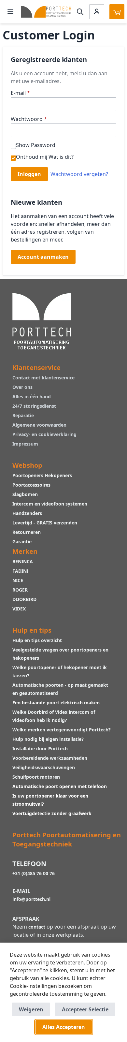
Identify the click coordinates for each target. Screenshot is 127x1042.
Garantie (22, 541)
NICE (17, 580)
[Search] (80, 12)
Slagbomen (25, 494)
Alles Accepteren (63, 1027)
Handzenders (27, 513)
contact (36, 927)
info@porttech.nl (31, 899)
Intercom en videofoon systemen (49, 504)
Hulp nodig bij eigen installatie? (48, 739)
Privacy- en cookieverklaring (44, 434)
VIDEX (19, 609)
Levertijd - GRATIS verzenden (44, 523)
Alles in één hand (31, 396)
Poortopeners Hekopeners (42, 475)
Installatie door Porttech (40, 748)
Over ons (22, 387)
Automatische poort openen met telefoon (59, 786)
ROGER (20, 590)
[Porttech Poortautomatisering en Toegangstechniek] (41, 320)
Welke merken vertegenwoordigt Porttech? (61, 729)
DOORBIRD (24, 599)
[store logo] (46, 11)
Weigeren (31, 1009)
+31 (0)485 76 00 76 (33, 873)
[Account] (96, 11)
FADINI (20, 571)
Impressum (25, 444)
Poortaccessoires (31, 485)
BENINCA (22, 561)
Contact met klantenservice (43, 377)
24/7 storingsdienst (34, 406)
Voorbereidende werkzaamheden (49, 758)
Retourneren (26, 532)
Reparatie (23, 415)
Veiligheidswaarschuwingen (43, 767)
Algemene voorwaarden (39, 425)
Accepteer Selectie (85, 1009)
